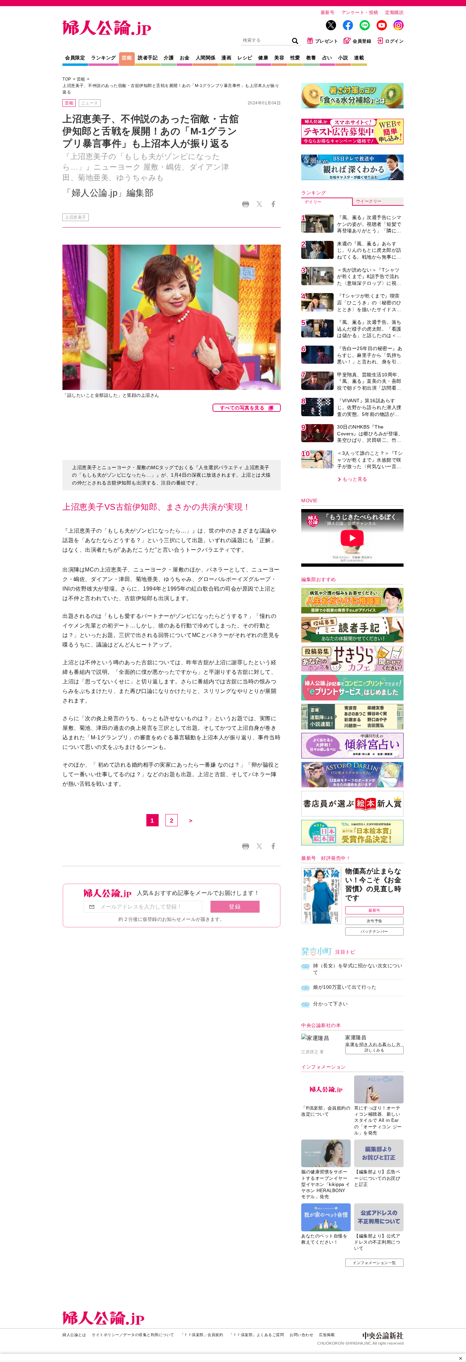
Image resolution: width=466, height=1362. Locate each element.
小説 (343, 57)
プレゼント (326, 41)
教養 (311, 57)
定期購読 (394, 12)
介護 (169, 57)
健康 (263, 57)
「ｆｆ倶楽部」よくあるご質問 (256, 1335)
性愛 (295, 57)
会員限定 (75, 57)
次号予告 (374, 921)
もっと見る (355, 479)
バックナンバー (374, 931)
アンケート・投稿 (359, 12)
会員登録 (362, 41)
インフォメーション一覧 (374, 1263)
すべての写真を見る (242, 407)
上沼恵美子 (75, 217)
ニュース (89, 103)
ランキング (103, 57)
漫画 (226, 57)
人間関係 (206, 57)
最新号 (328, 12)
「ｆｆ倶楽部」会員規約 (201, 1335)
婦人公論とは (74, 1335)
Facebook (273, 204)
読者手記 (148, 57)
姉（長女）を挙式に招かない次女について (357, 969)
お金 (185, 57)
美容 (279, 57)
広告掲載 (327, 1335)
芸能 (127, 57)
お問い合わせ (301, 1335)
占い (327, 57)
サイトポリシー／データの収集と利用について (133, 1335)
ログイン (394, 41)
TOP (66, 79)
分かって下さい (330, 1003)
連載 (359, 57)
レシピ (244, 57)
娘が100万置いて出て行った (344, 987)
